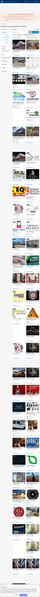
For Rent (6, 39)
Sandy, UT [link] (28, 250)
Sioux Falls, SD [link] (15, 518)
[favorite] (24, 55)
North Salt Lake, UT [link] (29, 121)
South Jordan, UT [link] (15, 198)
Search (5, 23)
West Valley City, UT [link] (29, 103)
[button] (9, 48)
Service (6, 42)
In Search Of (6, 37)
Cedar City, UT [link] (15, 52)
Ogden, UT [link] (14, 86)
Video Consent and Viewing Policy (25, 591)
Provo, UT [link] (28, 51)
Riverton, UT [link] (28, 518)
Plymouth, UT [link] (15, 536)
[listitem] (18, 48)
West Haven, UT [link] (29, 536)
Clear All (14, 34)
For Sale (6, 34)
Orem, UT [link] (28, 86)
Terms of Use (29, 590)
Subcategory (3, 50)
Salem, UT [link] (14, 268)
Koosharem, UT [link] (29, 138)
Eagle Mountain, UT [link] (15, 181)
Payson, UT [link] (28, 485)
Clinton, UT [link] (14, 139)
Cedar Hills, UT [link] (29, 163)
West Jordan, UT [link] (29, 181)
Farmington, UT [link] (29, 320)
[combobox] (6, 48)
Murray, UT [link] (28, 303)
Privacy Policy (33, 590)
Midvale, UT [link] (14, 285)
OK (38, 585)
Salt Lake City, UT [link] (29, 199)
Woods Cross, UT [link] (15, 104)
